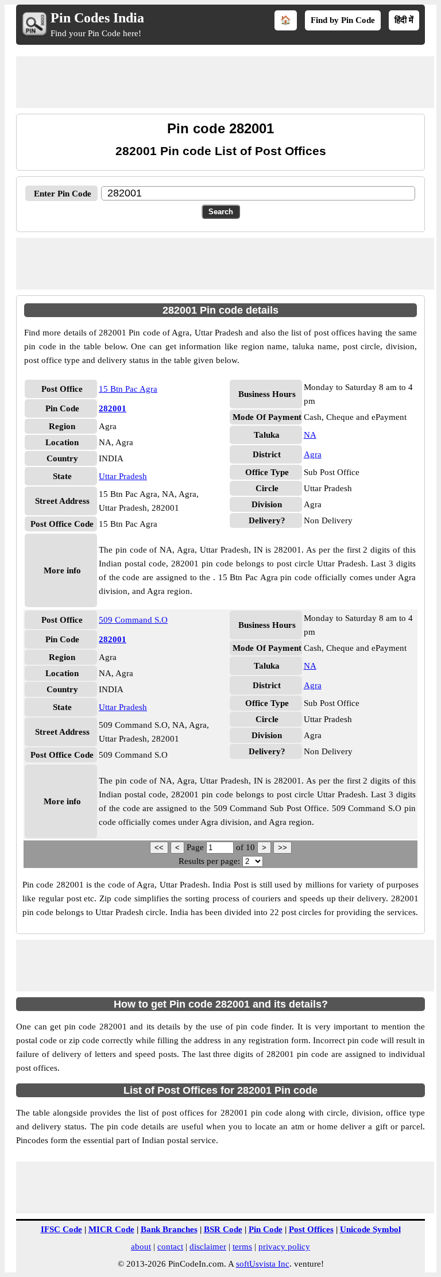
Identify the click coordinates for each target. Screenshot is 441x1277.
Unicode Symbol (370, 1229)
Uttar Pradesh (123, 476)
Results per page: (209, 861)
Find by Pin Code (343, 20)
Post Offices (311, 1229)
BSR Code (223, 1229)
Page (196, 847)
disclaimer (207, 1246)
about (141, 1246)
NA (310, 434)
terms (242, 1246)
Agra (313, 454)
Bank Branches (169, 1229)
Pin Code (266, 1229)
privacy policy (284, 1246)
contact (170, 1246)
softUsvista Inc (262, 1263)
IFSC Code (61, 1229)
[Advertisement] (225, 82)
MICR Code (111, 1229)
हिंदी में (403, 20)
